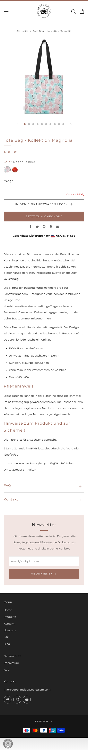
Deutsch (41, 721)
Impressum (11, 663)
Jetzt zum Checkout (44, 216)
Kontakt (9, 623)
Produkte (10, 616)
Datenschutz (12, 656)
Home (8, 610)
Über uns (10, 630)
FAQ (6, 637)
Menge (8, 180)
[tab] (25, 124)
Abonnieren (42, 573)
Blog (7, 643)
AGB (7, 669)
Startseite (22, 31)
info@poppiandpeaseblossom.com (27, 689)
